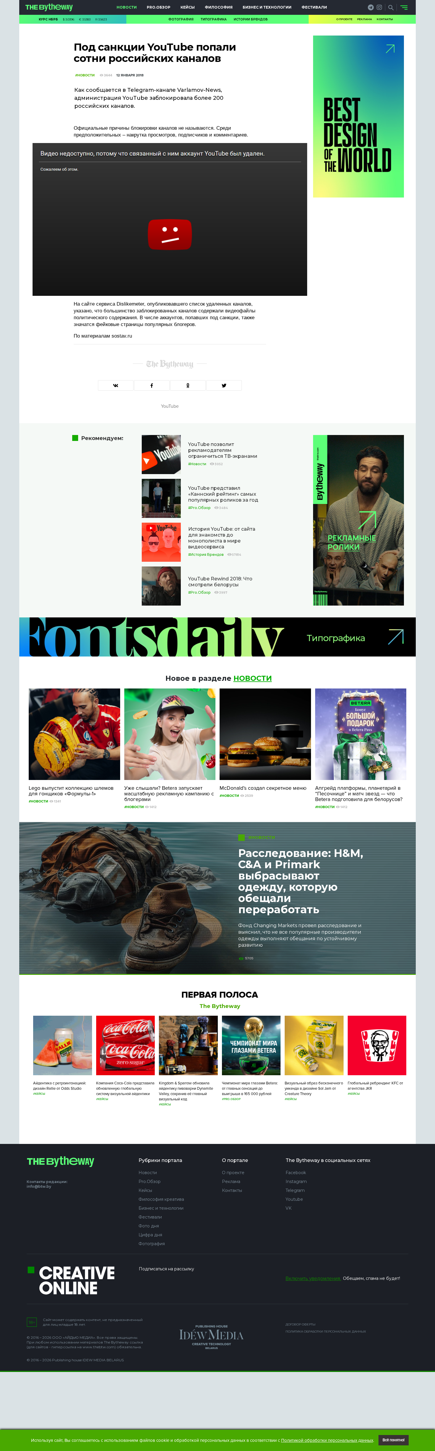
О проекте (344, 19)
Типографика (214, 19)
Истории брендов (251, 19)
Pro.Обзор (158, 7)
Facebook (296, 1172)
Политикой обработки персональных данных (327, 1440)
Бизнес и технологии (267, 7)
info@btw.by (39, 1186)
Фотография (181, 19)
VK (288, 1208)
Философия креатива (161, 1199)
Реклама (364, 19)
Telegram (295, 1190)
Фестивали (314, 7)
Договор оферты (300, 1324)
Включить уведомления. (313, 1278)
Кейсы (188, 7)
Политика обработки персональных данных (326, 1331)
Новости (127, 7)
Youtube (294, 1199)
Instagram (296, 1181)
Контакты (385, 19)
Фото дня (148, 1226)
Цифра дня (150, 1234)
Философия (219, 7)
